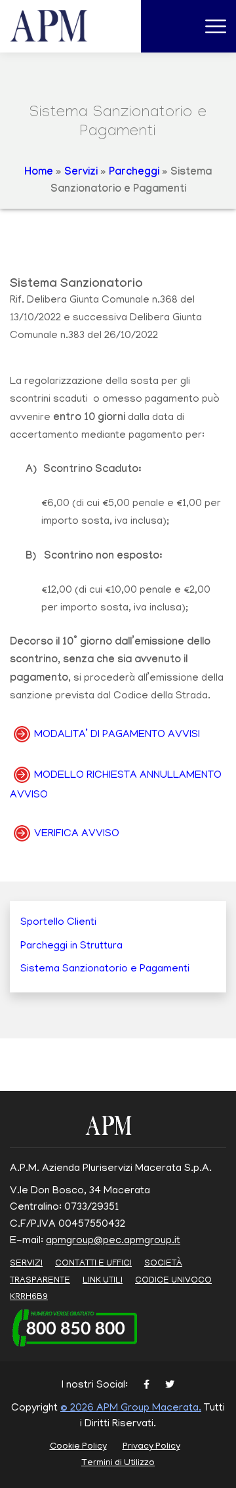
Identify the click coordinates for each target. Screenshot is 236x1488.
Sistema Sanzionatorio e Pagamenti (104, 969)
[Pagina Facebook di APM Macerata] (146, 1386)
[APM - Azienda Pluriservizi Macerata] (64, 27)
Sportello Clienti (58, 923)
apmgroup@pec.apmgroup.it (113, 1241)
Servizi (81, 173)
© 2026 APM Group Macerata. (130, 1408)
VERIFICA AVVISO (76, 834)
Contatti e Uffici (93, 1264)
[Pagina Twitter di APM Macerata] (169, 1386)
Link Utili (103, 1281)
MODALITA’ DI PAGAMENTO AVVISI (117, 735)
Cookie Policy (78, 1447)
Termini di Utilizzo (118, 1463)
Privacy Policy (151, 1447)
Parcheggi (134, 173)
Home (38, 173)
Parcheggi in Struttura (71, 946)
